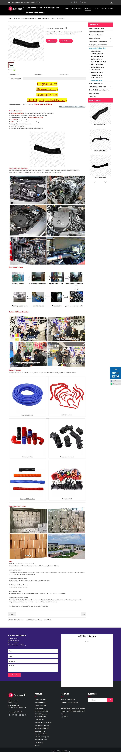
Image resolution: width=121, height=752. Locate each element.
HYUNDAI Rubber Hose (97, 67)
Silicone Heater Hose (96, 31)
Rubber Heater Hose (96, 35)
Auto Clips (92, 96)
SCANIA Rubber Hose (97, 77)
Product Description (15, 78)
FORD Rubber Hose (96, 75)
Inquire (52, 41)
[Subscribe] (110, 700)
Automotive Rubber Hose (97, 48)
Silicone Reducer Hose (41, 716)
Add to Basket (65, 41)
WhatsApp (115, 383)
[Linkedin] (74, 2)
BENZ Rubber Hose (96, 80)
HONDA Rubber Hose (97, 56)
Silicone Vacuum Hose (96, 28)
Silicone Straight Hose (41, 714)
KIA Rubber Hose (96, 69)
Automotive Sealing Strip (42, 736)
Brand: (36, 74)
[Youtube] (82, 2)
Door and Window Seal (41, 739)
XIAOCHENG (18, 712)
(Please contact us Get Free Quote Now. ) (72, 107)
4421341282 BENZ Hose (100, 177)
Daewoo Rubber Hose (97, 72)
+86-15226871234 (35, 2)
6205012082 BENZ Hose (100, 151)
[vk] (80, 2)
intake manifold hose (96, 83)
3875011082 (47, 620)
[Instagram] (85, 2)
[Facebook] (72, 2)
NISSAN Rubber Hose (97, 59)
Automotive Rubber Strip (97, 87)
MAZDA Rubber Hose (97, 64)
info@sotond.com (18, 2)
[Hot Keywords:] (111, 2)
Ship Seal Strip (94, 93)
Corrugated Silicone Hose (98, 45)
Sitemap (67, 751)
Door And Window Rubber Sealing (100, 90)
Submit (14, 675)
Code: (61, 74)
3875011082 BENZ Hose (16, 620)
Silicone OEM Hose (40, 719)
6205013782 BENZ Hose (100, 125)
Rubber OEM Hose (96, 51)
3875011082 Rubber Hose (33, 620)
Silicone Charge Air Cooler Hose (43, 722)
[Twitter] (77, 2)
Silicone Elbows (94, 38)
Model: (11, 74)
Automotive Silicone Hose (98, 41)
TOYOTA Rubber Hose (97, 53)
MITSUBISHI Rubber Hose (98, 61)
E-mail (114, 381)
